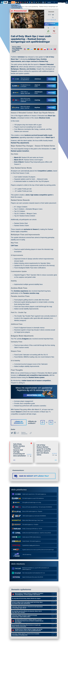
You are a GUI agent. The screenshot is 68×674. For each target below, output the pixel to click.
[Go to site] (15, 79)
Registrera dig (34, 395)
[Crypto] (16, 2)
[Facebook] (15, 433)
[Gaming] (15, 2)
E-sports (9, 2)
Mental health (13, 2)
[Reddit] (18, 433)
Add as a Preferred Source (50, 24)
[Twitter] (12, 433)
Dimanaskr (51, 11)
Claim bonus (51, 79)
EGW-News (14, 5)
